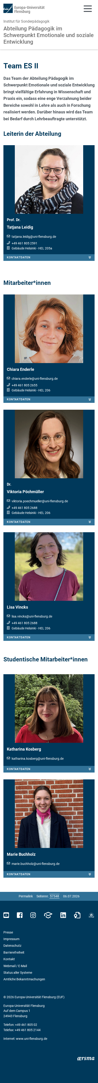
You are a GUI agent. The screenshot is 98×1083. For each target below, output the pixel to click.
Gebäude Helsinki (24, 248)
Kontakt (9, 959)
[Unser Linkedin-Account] (63, 915)
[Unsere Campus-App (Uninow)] (48, 915)
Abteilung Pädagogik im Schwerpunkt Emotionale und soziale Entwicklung (48, 35)
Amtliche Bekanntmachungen (24, 979)
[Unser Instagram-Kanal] (33, 915)
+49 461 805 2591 (24, 243)
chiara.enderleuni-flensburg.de (35, 378)
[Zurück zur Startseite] (23, 9)
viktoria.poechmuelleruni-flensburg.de (40, 501)
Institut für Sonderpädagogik (26, 21)
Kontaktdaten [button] (19, 257)
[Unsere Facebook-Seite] (20, 915)
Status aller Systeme (17, 972)
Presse (8, 932)
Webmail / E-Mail (15, 966)
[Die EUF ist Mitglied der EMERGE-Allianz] (91, 915)
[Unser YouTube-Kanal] (6, 915)
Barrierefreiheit (13, 952)
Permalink (26, 896)
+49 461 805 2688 (24, 508)
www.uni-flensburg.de (31, 1038)
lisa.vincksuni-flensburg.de (32, 616)
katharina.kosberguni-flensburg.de (38, 758)
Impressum (11, 939)
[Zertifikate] (77, 915)
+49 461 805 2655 (24, 385)
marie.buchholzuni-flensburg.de (35, 864)
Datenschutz (12, 945)
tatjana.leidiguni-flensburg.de (34, 236)
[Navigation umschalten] (88, 9)
